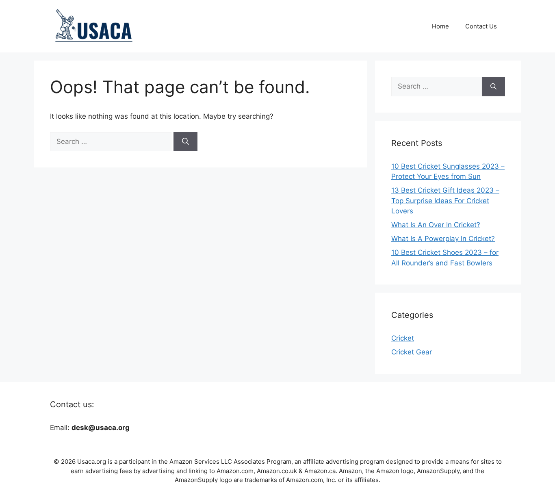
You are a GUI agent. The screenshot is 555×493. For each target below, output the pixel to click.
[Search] (185, 142)
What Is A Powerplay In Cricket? (443, 239)
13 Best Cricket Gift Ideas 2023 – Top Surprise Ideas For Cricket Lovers (445, 200)
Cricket (402, 338)
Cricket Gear (411, 352)
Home (440, 26)
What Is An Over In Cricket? (435, 225)
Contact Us (481, 26)
